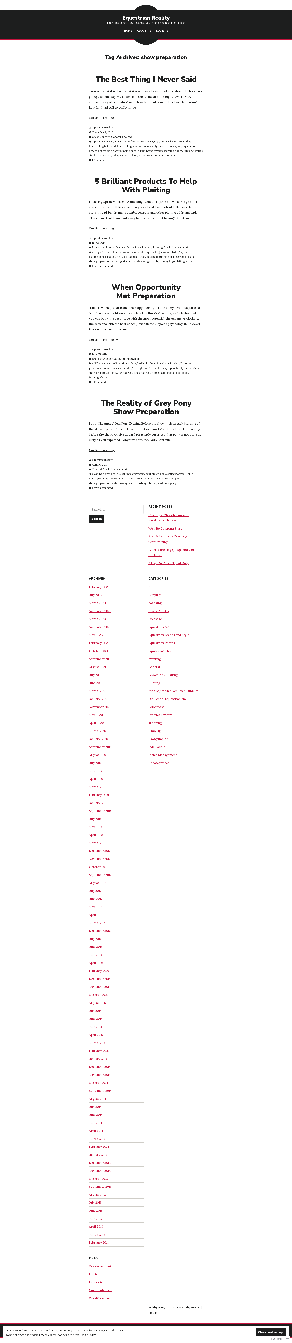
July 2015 (95, 1010)
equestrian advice (102, 141)
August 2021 (97, 667)
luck (93, 155)
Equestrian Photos (103, 247)
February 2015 (99, 1050)
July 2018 (95, 819)
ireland (124, 368)
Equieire (162, 31)
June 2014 (96, 1114)
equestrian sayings (148, 141)
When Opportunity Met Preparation (146, 291)
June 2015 (95, 1019)
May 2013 (95, 1218)
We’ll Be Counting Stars (165, 528)
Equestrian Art (158, 627)
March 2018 (97, 843)
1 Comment (99, 160)
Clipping (154, 595)
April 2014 (96, 1130)
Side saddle (167, 372)
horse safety (150, 146)
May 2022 (96, 635)
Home (128, 31)
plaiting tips (130, 256)
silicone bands (131, 261)
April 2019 (96, 779)
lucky (164, 368)
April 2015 (96, 1035)
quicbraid (152, 256)
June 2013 (96, 1210)
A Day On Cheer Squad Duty (168, 563)
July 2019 (95, 763)
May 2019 (95, 771)
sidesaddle (182, 372)
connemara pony (156, 474)
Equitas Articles (159, 651)
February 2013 (99, 1242)
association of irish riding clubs (117, 363)
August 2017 (97, 883)
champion (155, 363)
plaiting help (114, 256)
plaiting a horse (160, 252)
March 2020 (97, 731)
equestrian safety (124, 141)
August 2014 (97, 1099)
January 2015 (98, 1059)
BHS (151, 587)
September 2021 (100, 659)
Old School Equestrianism (167, 699)
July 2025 (95, 595)
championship (170, 363)
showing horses (150, 372)
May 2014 (95, 1123)
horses (117, 252)
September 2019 (100, 747)
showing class (131, 372)
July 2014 (95, 1106)
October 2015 (98, 995)
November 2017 (99, 859)
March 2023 (97, 619)
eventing (154, 659)
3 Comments (99, 382)
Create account (100, 1266)
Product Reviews (160, 715)
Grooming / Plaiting (139, 247)
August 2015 (97, 1003)
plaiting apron (179, 252)
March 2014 (97, 1139)
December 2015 (100, 979)
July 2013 (95, 1202)
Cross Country (101, 136)
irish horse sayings (151, 150)
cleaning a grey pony (131, 474)
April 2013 (96, 1226)
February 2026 (99, 587)
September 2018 (100, 811)
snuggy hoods (149, 261)
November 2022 (100, 627)
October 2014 (98, 1083)
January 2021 (98, 699)
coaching (155, 603)
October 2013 (98, 1178)
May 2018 (95, 827)
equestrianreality (102, 127)
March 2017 (97, 923)
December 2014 (100, 1066)
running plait (167, 256)
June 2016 (96, 946)
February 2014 (99, 1146)
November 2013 (100, 1170)
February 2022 (99, 643)
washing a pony (166, 483)
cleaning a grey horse (105, 474)
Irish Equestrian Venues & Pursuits (173, 691)
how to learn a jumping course (177, 146)
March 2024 (97, 603)
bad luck (142, 363)
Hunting (154, 683)
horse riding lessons (129, 146)
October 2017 (98, 867)
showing (117, 261)
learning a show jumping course (183, 150)
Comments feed (100, 1290)
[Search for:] (116, 509)
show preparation (149, 155)
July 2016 (95, 939)
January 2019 (98, 803)
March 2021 (97, 691)
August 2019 (97, 755)
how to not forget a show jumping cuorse (114, 150)
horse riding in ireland (102, 146)
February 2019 (99, 795)
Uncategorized (159, 763)
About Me (144, 31)
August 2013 (97, 1194)
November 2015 (100, 986)
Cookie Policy (88, 1335)
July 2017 (95, 891)
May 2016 (95, 955)
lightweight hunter (141, 368)
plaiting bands (97, 256)
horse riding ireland (122, 478)
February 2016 (99, 971)
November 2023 (100, 611)
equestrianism (175, 474)
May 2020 (96, 715)
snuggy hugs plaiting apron (176, 261)
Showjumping (158, 739)
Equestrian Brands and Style (168, 635)
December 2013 (100, 1163)
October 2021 (98, 651)
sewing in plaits (185, 256)
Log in (93, 1274)
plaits (142, 256)
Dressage (97, 358)
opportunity (176, 368)
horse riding (184, 141)
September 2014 (100, 1090)
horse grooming (98, 478)
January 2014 (98, 1154)
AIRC (95, 363)
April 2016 (96, 963)
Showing (127, 136)
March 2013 (97, 1234)
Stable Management (176, 247)
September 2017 (100, 875)
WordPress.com (100, 1298)
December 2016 (100, 931)
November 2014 (100, 1074)
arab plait (97, 252)
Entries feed (97, 1282)
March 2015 (97, 1043)
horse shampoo (144, 478)
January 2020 (98, 739)
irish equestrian (164, 478)
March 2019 (97, 787)
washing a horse (146, 483)
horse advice (168, 141)
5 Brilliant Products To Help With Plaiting (146, 185)
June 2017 (95, 899)
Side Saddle (133, 358)
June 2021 (96, 683)
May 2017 (95, 907)
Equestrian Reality (146, 17)
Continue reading (102, 118)
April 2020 (96, 723)
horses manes (130, 252)
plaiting (144, 252)
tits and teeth (169, 155)
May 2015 (95, 1026)
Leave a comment (102, 266)
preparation (104, 155)
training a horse (98, 377)
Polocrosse (156, 707)
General (116, 136)
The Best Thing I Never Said (146, 79)
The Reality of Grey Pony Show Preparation (146, 407)
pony (178, 478)
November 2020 (100, 707)
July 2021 (95, 675)
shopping (155, 723)
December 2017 (99, 851)
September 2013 (100, 1186)
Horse (108, 252)
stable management (123, 483)
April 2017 (96, 915)
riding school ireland (124, 155)
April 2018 (96, 835)
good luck (95, 368)
